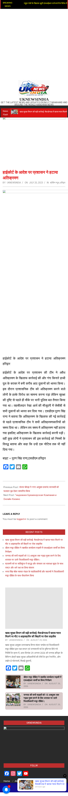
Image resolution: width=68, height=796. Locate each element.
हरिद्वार (62, 182)
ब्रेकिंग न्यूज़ (54, 182)
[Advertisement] (34, 44)
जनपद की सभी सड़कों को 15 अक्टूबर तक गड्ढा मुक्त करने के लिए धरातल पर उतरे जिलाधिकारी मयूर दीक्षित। (41, 698)
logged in (21, 519)
